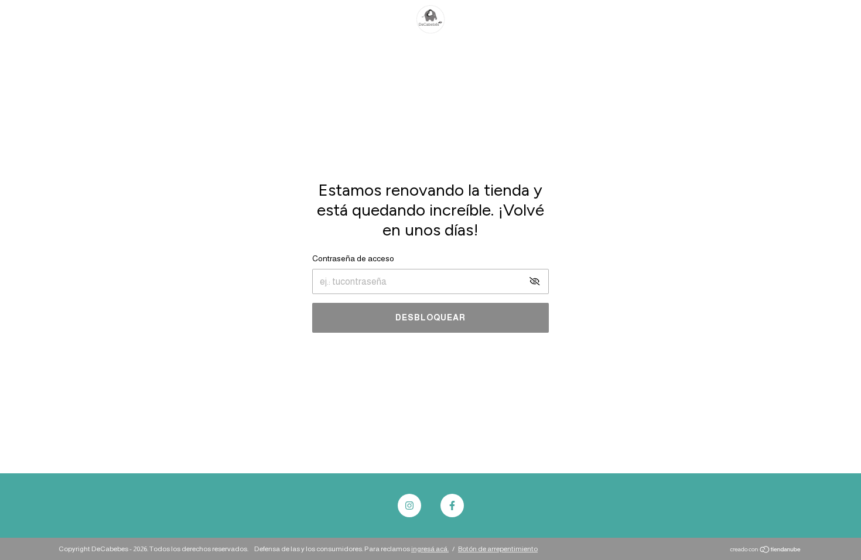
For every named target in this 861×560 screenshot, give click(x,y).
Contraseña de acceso (353, 258)
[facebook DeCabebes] (452, 505)
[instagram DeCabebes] (409, 505)
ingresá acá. (430, 549)
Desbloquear (430, 317)
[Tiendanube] (765, 550)
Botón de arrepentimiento (498, 549)
